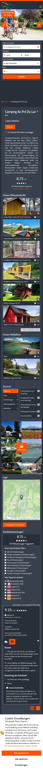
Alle (15, 552)
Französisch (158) (17, 584)
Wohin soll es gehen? (8, 43)
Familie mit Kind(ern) (20, 555)
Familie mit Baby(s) (19, 573)
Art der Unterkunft (8, 59)
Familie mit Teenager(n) (21, 557)
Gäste (4, 67)
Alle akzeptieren (21, 753)
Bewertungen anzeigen (21, 189)
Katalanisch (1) (16, 598)
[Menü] (40, 6)
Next (39, 24)
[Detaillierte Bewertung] (12, 642)
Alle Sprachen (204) (16, 581)
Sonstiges (16, 571)
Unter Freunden (19, 565)
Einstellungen (21, 765)
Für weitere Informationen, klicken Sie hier (21, 746)
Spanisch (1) (15, 595)
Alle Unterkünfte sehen (31, 330)
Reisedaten (6, 51)
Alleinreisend (17, 568)
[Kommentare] (6, 642)
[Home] (8, 6)
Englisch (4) (15, 587)
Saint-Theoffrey (12, 121)
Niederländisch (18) (18, 592)
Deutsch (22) (15, 590)
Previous (3, 24)
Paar (15, 560)
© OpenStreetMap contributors (29, 519)
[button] (21, 497)
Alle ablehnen (21, 759)
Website (10, 127)
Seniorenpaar (18, 563)
